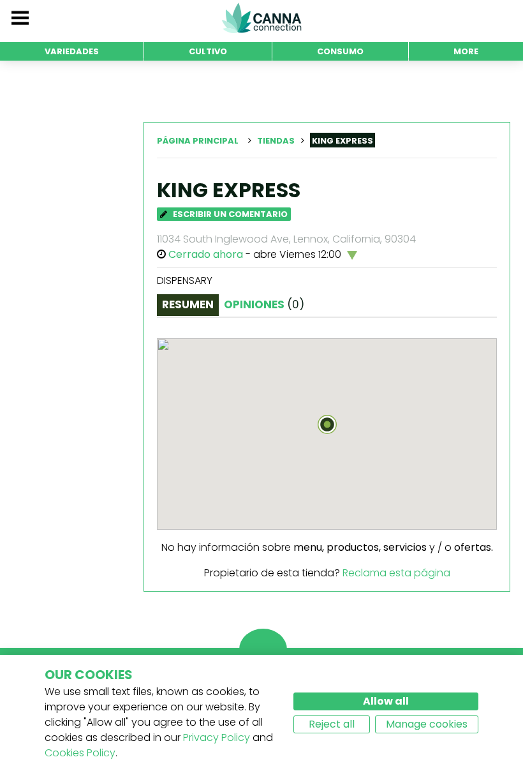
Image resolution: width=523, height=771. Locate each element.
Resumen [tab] (188, 304)
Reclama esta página (396, 572)
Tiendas (276, 141)
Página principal (198, 141)
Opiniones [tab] (264, 304)
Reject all (332, 724)
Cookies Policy (80, 752)
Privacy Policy (216, 737)
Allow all (386, 701)
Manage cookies (427, 724)
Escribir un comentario (229, 214)
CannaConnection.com (261, 18)
